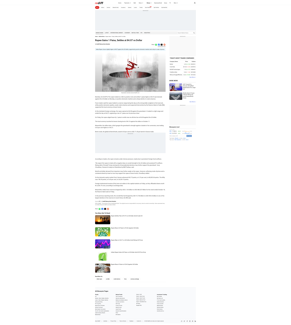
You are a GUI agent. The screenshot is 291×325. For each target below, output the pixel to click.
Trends (140, 7)
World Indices (159, 309)
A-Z (95, 296)
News (140, 3)
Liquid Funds (118, 309)
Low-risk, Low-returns (120, 301)
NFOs (117, 312)
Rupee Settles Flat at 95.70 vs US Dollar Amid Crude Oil (126, 216)
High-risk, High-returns (120, 298)
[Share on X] (184, 321)
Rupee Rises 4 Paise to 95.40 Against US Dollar (124, 264)
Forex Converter (160, 303)
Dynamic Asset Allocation (121, 311)
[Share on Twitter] (162, 44)
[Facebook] (187, 321)
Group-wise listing (98, 301)
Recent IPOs (97, 305)
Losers (135, 7)
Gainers (129, 7)
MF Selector (118, 314)
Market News (99, 32)
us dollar (108, 279)
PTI (99, 201)
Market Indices (160, 305)
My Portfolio (156, 7)
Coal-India (172, 67)
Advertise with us (160, 311)
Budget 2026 (139, 305)
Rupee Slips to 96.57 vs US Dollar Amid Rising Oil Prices (127, 240)
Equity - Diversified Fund (141, 301)
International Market (116, 32)
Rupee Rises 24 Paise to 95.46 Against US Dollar (125, 228)
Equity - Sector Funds (140, 298)
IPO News (103, 305)
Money (148, 3)
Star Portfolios (148, 7)
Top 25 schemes (119, 296)
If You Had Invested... (161, 300)
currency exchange (134, 279)
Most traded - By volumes (100, 309)
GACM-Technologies (175, 69)
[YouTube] (192, 321)
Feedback (131, 321)
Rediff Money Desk (101, 44)
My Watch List (160, 298)
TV (170, 3)
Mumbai (108, 44)
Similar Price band (99, 307)
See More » (193, 101)
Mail (135, 3)
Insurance (123, 7)
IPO (141, 32)
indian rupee (99, 279)
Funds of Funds (119, 305)
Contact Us (139, 321)
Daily (100, 298)
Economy (127, 32)
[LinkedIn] (195, 321)
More (175, 3)
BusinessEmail (158, 3)
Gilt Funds (118, 303)
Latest (107, 32)
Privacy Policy (113, 321)
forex (125, 279)
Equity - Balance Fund (140, 299)
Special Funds (118, 307)
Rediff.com (150, 321)
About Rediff (97, 321)
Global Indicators (160, 301)
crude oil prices (117, 279)
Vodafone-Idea (173, 72)
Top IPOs (99, 303)
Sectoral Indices (160, 307)
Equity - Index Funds (140, 296)
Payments (126, 3)
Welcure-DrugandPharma (176, 74)
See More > (192, 77)
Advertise (105, 321)
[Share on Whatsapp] (156, 44)
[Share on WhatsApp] (181, 321)
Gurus (165, 3)
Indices (102, 7)
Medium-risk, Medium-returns (122, 300)
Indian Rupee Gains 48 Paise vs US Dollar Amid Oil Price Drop (128, 252)
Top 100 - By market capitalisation (102, 311)
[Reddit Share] (164, 44)
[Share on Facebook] (159, 44)
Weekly (103, 298)
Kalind (171, 64)
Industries (147, 32)
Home (119, 3)
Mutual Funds (116, 7)
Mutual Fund (135, 32)
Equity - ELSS (139, 294)
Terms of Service (123, 321)
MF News (138, 303)
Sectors (108, 7)
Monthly (107, 298)
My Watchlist (164, 7)
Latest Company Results (100, 312)
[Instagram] (189, 321)
